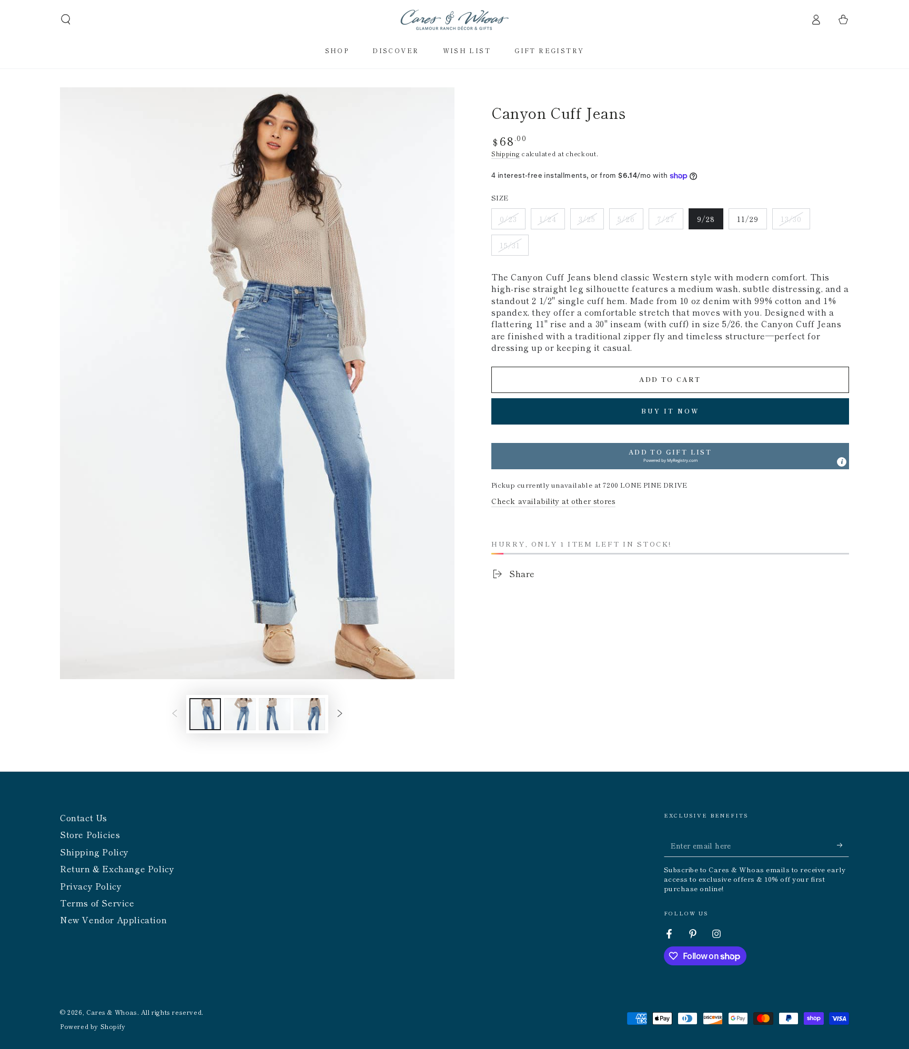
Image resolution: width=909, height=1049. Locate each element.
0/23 (512, 221)
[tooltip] (841, 462)
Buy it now (670, 410)
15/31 (514, 248)
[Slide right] (339, 714)
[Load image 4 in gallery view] (309, 714)
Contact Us (83, 817)
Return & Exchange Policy (117, 868)
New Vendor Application (113, 919)
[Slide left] (174, 714)
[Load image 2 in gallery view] (240, 714)
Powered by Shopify (93, 1026)
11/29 (751, 221)
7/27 (669, 221)
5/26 (630, 221)
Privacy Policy (91, 886)
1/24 (552, 221)
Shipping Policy (94, 851)
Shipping (505, 153)
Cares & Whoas (111, 1011)
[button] (65, 19)
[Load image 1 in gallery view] (205, 714)
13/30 (795, 221)
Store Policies (90, 834)
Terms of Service (97, 902)
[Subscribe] (843, 844)
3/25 (591, 221)
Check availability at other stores (553, 501)
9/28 (709, 221)
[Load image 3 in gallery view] (274, 714)
